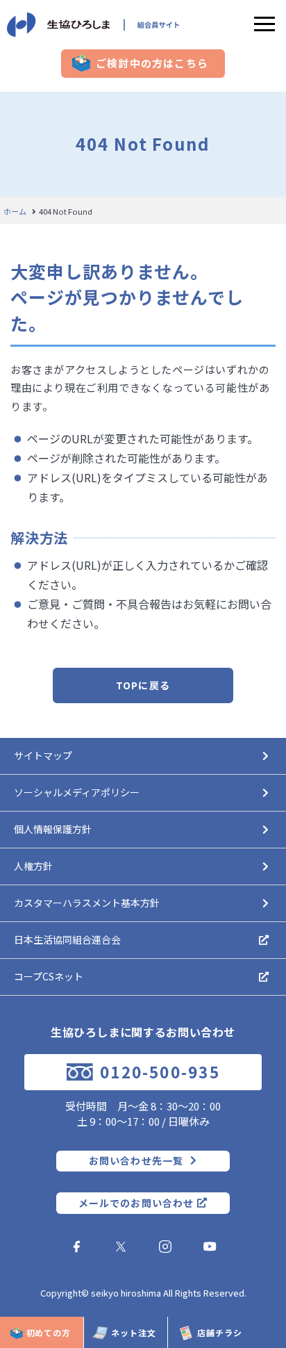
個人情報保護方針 (53, 829)
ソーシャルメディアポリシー (77, 792)
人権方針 (33, 866)
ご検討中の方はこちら (152, 63)
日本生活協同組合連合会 (67, 939)
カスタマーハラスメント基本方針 (87, 903)
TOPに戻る (143, 685)
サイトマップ (43, 755)
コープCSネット (48, 976)
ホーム (14, 211)
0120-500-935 (160, 1071)
